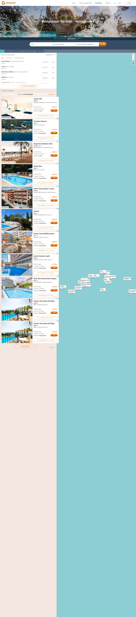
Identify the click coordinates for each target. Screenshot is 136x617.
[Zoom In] (133, 55)
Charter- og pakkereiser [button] (85, 3)
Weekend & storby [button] (19, 58)
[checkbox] (6, 51)
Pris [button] (16, 51)
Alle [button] (3, 58)
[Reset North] (133, 59)
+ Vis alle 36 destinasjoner (28, 86)
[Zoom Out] (133, 57)
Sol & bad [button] (9, 58)
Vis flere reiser (25, 346)
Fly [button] (114, 3)
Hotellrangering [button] (22, 51)
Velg (54, 110)
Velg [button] (53, 62)
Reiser (74, 3)
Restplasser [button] (98, 3)
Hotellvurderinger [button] (32, 51)
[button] (41, 44)
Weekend (108, 3)
